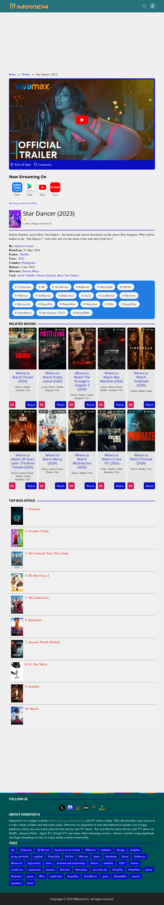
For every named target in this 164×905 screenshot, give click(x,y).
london (134, 863)
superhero (16, 883)
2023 (21, 258)
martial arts (35, 869)
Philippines (29, 263)
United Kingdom (22, 477)
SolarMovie (24, 313)
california (106, 850)
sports (105, 876)
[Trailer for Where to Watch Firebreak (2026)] (130, 404)
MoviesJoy (24, 304)
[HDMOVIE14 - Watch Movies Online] (29, 6)
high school (34, 863)
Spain (149, 390)
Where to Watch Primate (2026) (141, 459)
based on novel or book (67, 850)
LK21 (87, 295)
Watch (31, 405)
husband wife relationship (71, 863)
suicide (136, 876)
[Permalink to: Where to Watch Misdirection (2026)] (82, 430)
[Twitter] (62, 808)
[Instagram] (78, 808)
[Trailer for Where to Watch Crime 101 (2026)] (101, 485)
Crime (104, 468)
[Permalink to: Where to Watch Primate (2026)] (141, 430)
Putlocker (91, 304)
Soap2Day (130, 304)
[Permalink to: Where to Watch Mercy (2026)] (52, 430)
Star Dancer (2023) (53, 313)
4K (43, 287)
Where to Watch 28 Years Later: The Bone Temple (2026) (23, 461)
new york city (100, 869)
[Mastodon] (70, 808)
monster (50, 869)
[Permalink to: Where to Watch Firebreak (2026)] (141, 348)
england (38, 856)
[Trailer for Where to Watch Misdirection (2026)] (71, 485)
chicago (120, 850)
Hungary (49, 390)
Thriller (24, 254)
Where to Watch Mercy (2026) (52, 459)
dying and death (20, 856)
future (125, 856)
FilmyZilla (106, 287)
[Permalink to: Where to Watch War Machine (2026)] (112, 348)
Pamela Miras (30, 271)
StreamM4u (82, 313)
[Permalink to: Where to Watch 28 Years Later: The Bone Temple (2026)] (23, 430)
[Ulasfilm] (94, 808)
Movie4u (130, 295)
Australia (19, 390)
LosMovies (108, 295)
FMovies (22, 295)
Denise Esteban (46, 275)
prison (148, 869)
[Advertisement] (82, 42)
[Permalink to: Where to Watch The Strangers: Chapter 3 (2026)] (82, 348)
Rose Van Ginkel (68, 275)
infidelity (109, 863)
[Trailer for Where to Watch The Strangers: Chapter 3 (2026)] (71, 404)
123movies (24, 287)
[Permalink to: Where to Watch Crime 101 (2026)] (112, 430)
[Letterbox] (86, 808)
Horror (18, 386)
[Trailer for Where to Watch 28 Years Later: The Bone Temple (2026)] (12, 485)
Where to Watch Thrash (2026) (22, 377)
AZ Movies (62, 287)
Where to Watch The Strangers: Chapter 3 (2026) (82, 381)
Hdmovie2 (67, 295)
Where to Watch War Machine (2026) (111, 377)
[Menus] (152, 6)
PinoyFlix (46, 304)
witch (30, 883)
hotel (49, 863)
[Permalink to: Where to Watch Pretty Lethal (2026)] (52, 348)
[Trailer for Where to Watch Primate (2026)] (130, 485)
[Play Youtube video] (82, 119)
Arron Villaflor (26, 275)
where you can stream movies (66, 820)
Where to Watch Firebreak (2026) (141, 379)
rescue (30, 876)
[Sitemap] (102, 808)
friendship (111, 856)
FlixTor (126, 287)
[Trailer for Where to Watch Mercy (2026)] (41, 485)
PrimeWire (69, 304)
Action (44, 386)
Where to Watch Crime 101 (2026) (111, 459)
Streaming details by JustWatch (23, 203)
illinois (94, 863)
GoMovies (44, 295)
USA (27, 390)
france (97, 856)
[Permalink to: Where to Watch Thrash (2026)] (23, 348)
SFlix (110, 304)
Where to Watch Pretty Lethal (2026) (52, 377)
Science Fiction (115, 386)
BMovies (84, 287)
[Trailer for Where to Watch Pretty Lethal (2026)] (41, 404)
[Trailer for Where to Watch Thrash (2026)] (12, 404)
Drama (134, 390)
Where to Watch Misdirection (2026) (82, 461)
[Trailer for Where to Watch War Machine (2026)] (101, 404)
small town (56, 876)
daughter (135, 850)
